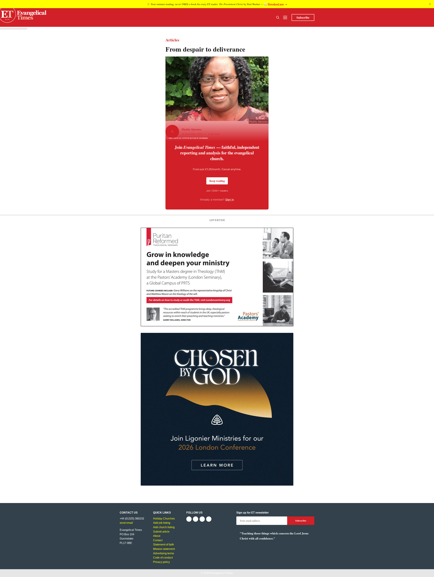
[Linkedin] (208, 519)
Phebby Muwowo (191, 129)
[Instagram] (202, 519)
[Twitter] (195, 519)
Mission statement (164, 548)
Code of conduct (163, 557)
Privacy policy (161, 562)
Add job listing (161, 522)
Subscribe (303, 17)
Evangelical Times (221, 573)
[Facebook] (189, 519)
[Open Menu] (285, 17)
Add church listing (164, 527)
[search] (277, 17)
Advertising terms (163, 553)
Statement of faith (163, 544)
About (156, 535)
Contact (157, 540)
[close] (430, 4)
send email (126, 522)
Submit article (161, 531)
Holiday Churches (164, 518)
